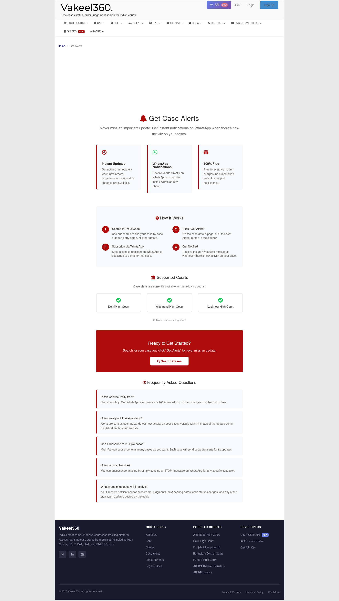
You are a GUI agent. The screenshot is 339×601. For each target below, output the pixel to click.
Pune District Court (205, 560)
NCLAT (136, 23)
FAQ (238, 5)
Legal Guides (154, 566)
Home (61, 46)
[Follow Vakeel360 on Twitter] (62, 554)
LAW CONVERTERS (246, 23)
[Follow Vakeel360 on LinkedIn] (72, 554)
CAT (99, 23)
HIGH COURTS (76, 23)
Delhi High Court (203, 541)
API (220, 4)
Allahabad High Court (206, 535)
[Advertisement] (214, 82)
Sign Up (269, 5)
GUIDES (75, 31)
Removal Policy (254, 592)
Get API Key (248, 547)
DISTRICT (216, 23)
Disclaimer (274, 592)
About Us (151, 535)
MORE (97, 31)
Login (250, 5)
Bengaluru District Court (208, 553)
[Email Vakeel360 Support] (82, 554)
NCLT (117, 23)
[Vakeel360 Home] (85, 6)
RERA (195, 23)
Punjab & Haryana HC (207, 547)
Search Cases (171, 361)
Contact (150, 547)
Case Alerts (153, 553)
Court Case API (254, 535)
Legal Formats (155, 560)
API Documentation (252, 541)
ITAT (155, 23)
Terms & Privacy (231, 592)
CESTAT (175, 23)
